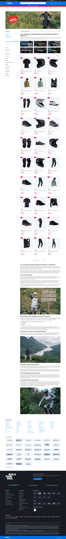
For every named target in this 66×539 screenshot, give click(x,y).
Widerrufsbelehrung (8, 500)
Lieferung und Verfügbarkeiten (23, 503)
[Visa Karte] (44, 493)
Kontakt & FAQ (21, 492)
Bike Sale (29, 5)
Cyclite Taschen (7, 431)
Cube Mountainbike (30, 431)
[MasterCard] (40, 493)
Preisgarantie (21, 504)
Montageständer (19, 422)
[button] (12, 47)
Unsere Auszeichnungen (9, 497)
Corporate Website (8, 493)
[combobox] (54, 56)
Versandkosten (21, 496)
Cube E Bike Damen (8, 422)
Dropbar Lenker (52, 421)
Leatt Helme (51, 428)
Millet (17, 432)
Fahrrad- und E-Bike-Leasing (23, 507)
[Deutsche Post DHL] (35, 503)
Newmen (29, 422)
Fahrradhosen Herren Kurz (9, 427)
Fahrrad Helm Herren (41, 421)
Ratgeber (20, 510)
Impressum (7, 492)
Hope (17, 428)
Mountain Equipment (30, 421)
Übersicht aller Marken (9, 467)
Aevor (6, 429)
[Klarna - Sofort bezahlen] (59, 493)
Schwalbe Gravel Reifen (42, 427)
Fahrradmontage (21, 508)
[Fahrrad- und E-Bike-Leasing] (49, 497)
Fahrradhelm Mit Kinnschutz (31, 432)
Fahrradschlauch (41, 428)
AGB (6, 499)
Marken (8, 10)
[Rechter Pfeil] (32, 63)
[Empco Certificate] (35, 509)
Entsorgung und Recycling (9, 504)
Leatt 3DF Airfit (7, 421)
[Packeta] (59, 503)
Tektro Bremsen (30, 427)
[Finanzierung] (44, 497)
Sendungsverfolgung (22, 499)
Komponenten (7, 33)
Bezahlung (20, 497)
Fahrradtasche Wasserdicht (42, 430)
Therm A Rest (29, 428)
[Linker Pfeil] (21, 63)
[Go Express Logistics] (54, 503)
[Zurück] (58, 27)
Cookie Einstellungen (8, 503)
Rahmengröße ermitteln (22, 500)
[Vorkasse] (40, 497)
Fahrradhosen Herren (41, 422)
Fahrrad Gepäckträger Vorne (9, 428)
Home (6, 10)
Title (28, 429)
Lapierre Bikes (18, 430)
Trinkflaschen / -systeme (9, 37)
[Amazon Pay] (35, 497)
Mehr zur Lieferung (15, 529)
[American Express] (49, 493)
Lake (17, 429)
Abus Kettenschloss (41, 429)
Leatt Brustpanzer (52, 422)
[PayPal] (54, 493)
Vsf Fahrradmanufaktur (30, 430)
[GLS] (49, 503)
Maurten (18, 431)
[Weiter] (59, 27)
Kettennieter (40, 432)
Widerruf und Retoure (22, 493)
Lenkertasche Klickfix (41, 431)
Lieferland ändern (26, 525)
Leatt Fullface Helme (52, 427)
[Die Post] (44, 503)
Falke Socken (18, 421)
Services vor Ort (8, 496)
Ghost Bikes (18, 427)
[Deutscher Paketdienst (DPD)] (40, 503)
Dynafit (6, 432)
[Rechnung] (35, 493)
